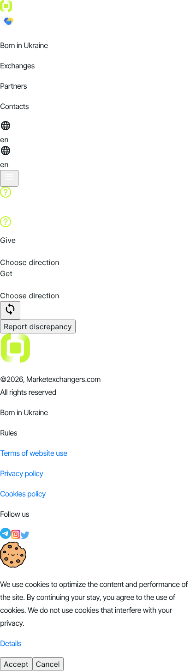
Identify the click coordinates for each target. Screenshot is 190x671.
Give (8, 240)
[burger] (9, 178)
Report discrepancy (38, 326)
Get (6, 273)
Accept (16, 664)
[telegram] (5, 536)
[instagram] (15, 536)
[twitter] (25, 536)
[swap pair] (10, 310)
